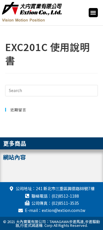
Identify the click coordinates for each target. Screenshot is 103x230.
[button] (93, 12)
